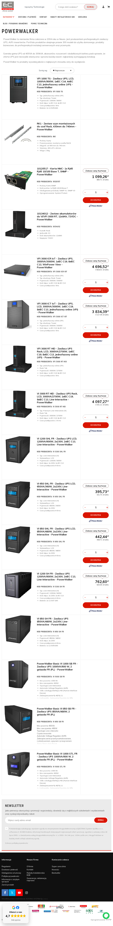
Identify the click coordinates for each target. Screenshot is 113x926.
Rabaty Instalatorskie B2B (63, 17)
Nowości (55, 869)
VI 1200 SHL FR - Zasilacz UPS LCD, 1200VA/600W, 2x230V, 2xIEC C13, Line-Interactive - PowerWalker (57, 441)
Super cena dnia (59, 866)
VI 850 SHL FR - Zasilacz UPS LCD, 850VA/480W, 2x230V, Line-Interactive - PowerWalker (56, 531)
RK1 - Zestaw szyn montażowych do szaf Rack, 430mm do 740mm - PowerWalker (56, 126)
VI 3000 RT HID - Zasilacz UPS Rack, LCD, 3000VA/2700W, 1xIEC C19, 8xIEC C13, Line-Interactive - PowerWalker (57, 398)
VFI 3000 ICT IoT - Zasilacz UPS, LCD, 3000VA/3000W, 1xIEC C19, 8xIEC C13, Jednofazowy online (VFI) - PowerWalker (57, 308)
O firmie (30, 866)
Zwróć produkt (8, 885)
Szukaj (90, 7)
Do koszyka (96, 200)
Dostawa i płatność (27, 17)
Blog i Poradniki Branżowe (15, 24)
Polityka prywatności (10, 876)
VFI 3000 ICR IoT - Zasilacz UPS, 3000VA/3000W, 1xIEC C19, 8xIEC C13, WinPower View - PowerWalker (56, 263)
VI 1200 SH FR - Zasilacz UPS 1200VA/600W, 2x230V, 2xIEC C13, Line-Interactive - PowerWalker (56, 576)
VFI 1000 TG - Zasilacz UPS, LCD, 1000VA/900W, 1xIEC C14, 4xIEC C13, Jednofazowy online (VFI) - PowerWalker (55, 83)
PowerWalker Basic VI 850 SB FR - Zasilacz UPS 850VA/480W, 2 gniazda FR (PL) (56, 711)
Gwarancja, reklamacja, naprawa (37, 879)
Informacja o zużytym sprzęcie (10, 880)
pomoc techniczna (39, 24)
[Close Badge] (28, 904)
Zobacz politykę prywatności (16, 843)
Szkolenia (82, 17)
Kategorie (7, 17)
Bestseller (56, 873)
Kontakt (43, 17)
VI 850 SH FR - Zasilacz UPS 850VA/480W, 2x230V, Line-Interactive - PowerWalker (52, 621)
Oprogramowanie (98, 920)
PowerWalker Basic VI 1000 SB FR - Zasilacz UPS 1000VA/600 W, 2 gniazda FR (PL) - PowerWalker (57, 666)
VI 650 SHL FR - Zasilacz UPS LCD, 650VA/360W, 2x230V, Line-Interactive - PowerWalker (56, 486)
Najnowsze (60, 70)
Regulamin (6, 866)
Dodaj (101, 820)
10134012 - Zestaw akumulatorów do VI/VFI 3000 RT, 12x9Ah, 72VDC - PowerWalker (57, 216)
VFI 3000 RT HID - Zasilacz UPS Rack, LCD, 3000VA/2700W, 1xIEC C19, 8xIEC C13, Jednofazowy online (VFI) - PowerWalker (57, 353)
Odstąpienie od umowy (11, 873)
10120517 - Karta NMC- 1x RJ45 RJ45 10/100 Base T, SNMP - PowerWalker (55, 171)
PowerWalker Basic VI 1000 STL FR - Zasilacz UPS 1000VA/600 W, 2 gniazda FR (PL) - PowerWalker (57, 756)
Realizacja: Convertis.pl (11, 920)
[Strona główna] (8, 7)
